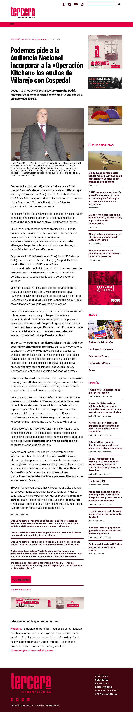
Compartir (22, 579)
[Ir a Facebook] (64, 4)
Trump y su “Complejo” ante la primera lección (104, 391)
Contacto (101, 676)
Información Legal (107, 690)
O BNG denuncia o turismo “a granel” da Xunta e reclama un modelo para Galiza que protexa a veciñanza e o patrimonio (104, 198)
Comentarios (103, 686)
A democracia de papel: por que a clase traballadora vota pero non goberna (105, 530)
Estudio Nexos (51, 705)
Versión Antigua (106, 694)
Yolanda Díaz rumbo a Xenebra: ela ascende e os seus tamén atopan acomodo (105, 445)
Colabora (101, 679)
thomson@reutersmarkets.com (32, 650)
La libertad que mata (100, 349)
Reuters (16, 628)
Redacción (16, 39)
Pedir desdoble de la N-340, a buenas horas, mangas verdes (105, 547)
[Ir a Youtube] (76, 4)
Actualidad (41, 39)
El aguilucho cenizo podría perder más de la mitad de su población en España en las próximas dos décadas (105, 177)
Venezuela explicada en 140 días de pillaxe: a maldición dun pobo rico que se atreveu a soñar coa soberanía (105, 496)
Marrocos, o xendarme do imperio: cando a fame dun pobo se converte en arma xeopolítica (103, 427)
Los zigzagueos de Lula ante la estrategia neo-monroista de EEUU (105, 514)
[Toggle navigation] (12, 24)
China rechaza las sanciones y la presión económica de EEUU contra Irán (104, 237)
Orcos (91, 370)
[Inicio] (23, 12)
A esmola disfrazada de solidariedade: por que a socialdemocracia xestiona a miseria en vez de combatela (105, 407)
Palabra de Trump (98, 356)
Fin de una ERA (96, 480)
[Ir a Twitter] (69, 4)
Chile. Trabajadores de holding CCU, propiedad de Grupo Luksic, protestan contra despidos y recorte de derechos (105, 464)
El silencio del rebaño (100, 342)
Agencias (28, 39)
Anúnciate (102, 683)
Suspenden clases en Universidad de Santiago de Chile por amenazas (104, 253)
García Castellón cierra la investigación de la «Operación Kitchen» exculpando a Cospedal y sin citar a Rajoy (46, 533)
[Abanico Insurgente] (105, 118)
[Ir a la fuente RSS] (82, 4)
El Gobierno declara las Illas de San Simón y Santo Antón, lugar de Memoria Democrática (105, 219)
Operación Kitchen (21, 589)
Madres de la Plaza (99, 363)
